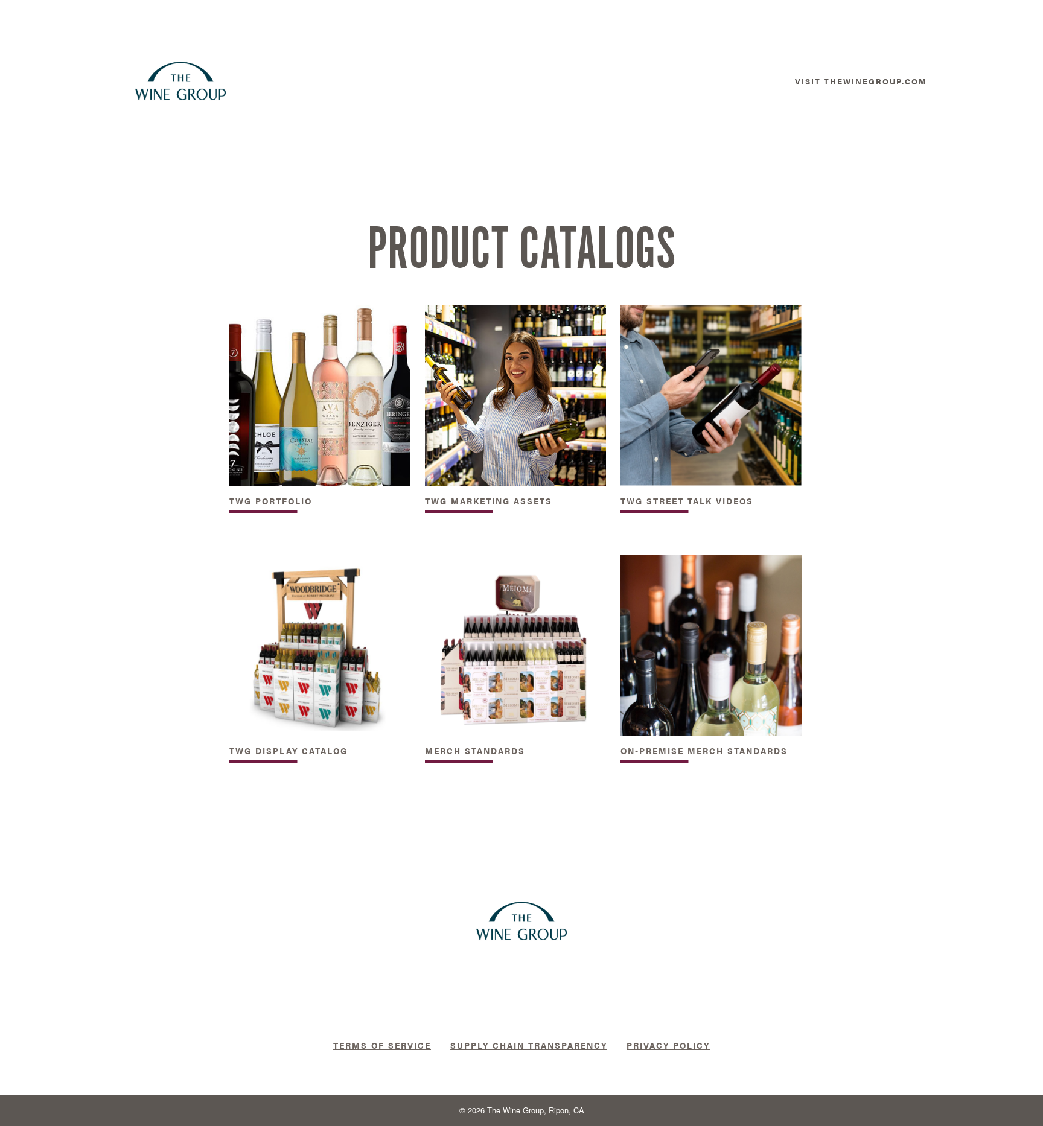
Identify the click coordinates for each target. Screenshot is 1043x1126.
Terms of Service (382, 1045)
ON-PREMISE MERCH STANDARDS (704, 750)
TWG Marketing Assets (488, 500)
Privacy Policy (668, 1045)
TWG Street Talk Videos (686, 500)
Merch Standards (475, 750)
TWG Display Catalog (288, 750)
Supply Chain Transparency (528, 1045)
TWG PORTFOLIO (270, 500)
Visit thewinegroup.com (861, 81)
